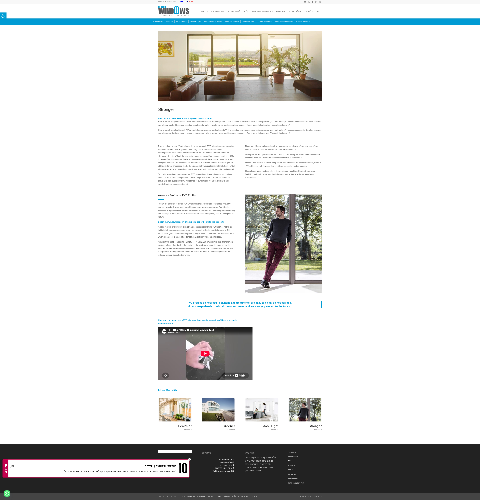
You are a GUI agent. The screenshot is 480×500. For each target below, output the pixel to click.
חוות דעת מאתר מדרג (296, 483)
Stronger (315, 426)
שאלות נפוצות (293, 479)
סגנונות (290, 470)
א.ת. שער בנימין (225, 465)
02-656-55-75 (225, 459)
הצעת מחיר (292, 452)
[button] (3, 15)
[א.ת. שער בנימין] (233, 465)
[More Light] (261, 409)
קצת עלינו (291, 465)
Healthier (185, 426)
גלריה (290, 461)
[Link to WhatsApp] (320, 2)
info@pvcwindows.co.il (222, 471)
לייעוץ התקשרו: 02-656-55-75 (167, 2)
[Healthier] (175, 409)
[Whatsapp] (7, 493)
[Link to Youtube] (309, 2)
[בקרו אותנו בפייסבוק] (233, 468)
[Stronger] (305, 409)
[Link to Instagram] (316, 2)
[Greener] (218, 409)
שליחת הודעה (226, 462)
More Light (270, 426)
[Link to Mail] (305, 2)
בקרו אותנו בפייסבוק (223, 468)
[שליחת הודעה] (233, 462)
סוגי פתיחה (292, 474)
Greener (229, 426)
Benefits (318, 429)
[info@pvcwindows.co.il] (233, 471)
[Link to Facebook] (312, 2)
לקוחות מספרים (293, 456)
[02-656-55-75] (233, 459)
